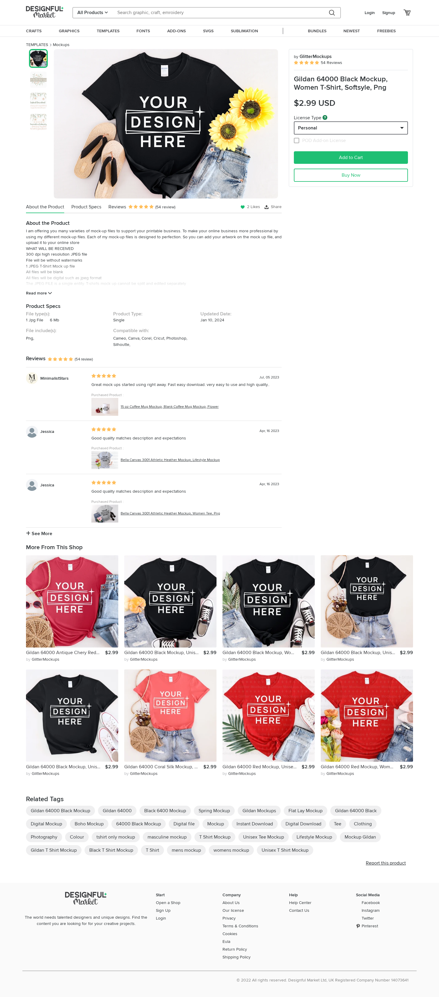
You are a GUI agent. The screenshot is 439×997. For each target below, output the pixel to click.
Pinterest (370, 926)
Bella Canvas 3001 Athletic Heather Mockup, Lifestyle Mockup (170, 460)
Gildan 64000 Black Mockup (60, 811)
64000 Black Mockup (138, 824)
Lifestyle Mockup (314, 837)
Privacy (229, 918)
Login (370, 12)
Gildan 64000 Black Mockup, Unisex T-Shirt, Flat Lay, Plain (65, 767)
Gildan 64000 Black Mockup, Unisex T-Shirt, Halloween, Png (163, 653)
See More (41, 534)
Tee (337, 824)
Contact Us (299, 910)
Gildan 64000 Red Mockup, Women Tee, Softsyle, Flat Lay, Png (360, 767)
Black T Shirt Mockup (111, 850)
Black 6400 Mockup (165, 811)
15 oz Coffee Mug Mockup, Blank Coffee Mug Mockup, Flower (170, 406)
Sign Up (163, 910)
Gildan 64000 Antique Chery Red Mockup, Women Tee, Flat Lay (65, 653)
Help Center (300, 902)
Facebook (371, 902)
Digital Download (303, 824)
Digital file (184, 824)
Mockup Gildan (360, 837)
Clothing (363, 824)
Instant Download (255, 824)
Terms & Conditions (240, 926)
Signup (388, 12)
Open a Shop (168, 902)
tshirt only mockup (115, 837)
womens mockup (231, 850)
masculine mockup (167, 837)
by (42, 659)
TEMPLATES (37, 44)
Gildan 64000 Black (356, 811)
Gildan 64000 (117, 811)
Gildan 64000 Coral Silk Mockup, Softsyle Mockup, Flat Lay (163, 767)
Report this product (386, 863)
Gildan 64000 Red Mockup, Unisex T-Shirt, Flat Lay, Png (262, 767)
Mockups (61, 44)
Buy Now (351, 175)
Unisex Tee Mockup (263, 837)
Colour (77, 837)
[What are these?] (325, 117)
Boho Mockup (89, 824)
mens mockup (186, 850)
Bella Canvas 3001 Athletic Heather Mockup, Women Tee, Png (170, 513)
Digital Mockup (46, 824)
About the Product (45, 207)
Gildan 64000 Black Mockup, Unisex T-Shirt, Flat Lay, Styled (360, 653)
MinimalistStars (54, 378)
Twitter (368, 918)
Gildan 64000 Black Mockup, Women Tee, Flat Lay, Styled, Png (262, 653)
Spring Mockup (214, 811)
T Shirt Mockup (215, 837)
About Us (231, 902)
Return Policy (234, 949)
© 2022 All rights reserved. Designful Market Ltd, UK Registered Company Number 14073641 (323, 980)
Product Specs (86, 207)
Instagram (371, 910)
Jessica (47, 431)
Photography (44, 837)
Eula (226, 941)
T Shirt (152, 850)
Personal (307, 128)
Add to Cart (351, 158)
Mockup (215, 824)
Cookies (229, 933)
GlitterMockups (313, 56)
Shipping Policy (236, 957)
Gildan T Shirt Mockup (54, 850)
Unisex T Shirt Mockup (285, 850)
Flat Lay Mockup (305, 811)
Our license (233, 910)
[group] (166, 124)
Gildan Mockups (259, 811)
